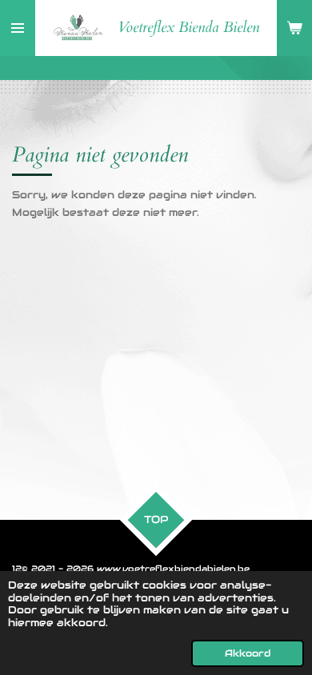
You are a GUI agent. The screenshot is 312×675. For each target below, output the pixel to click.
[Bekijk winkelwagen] (294, 28)
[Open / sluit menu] (17, 28)
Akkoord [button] (247, 653)
